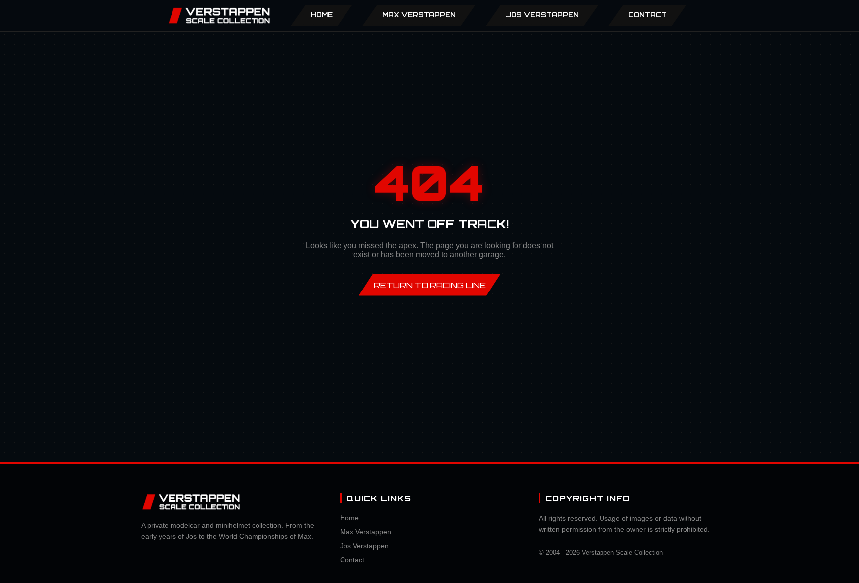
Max (419, 15)
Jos (542, 15)
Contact (647, 15)
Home (322, 15)
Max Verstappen (365, 532)
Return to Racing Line (430, 285)
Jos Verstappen (364, 546)
